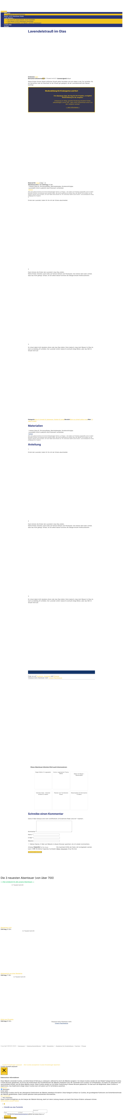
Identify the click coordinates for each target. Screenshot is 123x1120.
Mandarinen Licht (6, 927)
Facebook (40, 676)
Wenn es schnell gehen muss (79, 419)
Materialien (31, 673)
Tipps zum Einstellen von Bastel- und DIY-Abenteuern (24, 23)
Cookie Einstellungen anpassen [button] (12, 1065)
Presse (84, 1046)
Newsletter (50, 1046)
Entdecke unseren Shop (10, 1118)
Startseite (7, 13)
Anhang (30, 847)
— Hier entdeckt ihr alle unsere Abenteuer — (17, 882)
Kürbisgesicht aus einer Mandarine (11, 973)
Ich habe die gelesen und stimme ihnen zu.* (26, 1114)
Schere (30, 190)
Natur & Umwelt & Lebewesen (43, 419)
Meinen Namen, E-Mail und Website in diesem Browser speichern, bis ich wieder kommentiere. (60, 844)
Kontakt (6, 26)
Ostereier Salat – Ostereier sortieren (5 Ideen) (43, 793)
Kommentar (32, 831)
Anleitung (38, 673)
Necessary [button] (4, 1087)
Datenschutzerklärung (34, 1046)
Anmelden (4, 12)
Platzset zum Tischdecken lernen (61, 793)
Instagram (47, 676)
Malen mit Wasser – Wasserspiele (79, 774)
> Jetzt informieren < (72, 107)
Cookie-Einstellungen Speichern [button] (50, 1065)
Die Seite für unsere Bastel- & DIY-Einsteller (21, 19)
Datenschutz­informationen (21, 1114)
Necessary (6, 1089)
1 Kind (37, 183)
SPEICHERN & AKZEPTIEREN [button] (10, 1101)
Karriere (77, 1046)
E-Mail (30, 838)
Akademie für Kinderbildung (16, 14)
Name (30, 834)
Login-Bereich (9, 18)
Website (30, 841)
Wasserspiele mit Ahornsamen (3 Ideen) (79, 793)
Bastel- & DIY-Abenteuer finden (14, 16)
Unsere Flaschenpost (55, 678)
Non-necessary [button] (5, 1096)
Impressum (21, 1046)
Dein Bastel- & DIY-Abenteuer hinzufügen (20, 21)
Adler (36, 77)
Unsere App (7, 24)
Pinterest (56, 676)
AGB (44, 1046)
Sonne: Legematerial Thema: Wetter (61, 772)
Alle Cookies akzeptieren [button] (31, 1065)
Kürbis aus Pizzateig (7, 1019)
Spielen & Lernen (59, 419)
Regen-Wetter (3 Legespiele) (43, 772)
